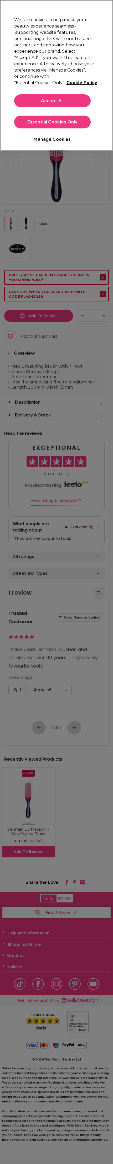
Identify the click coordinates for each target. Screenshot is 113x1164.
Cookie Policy (81, 82)
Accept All (52, 100)
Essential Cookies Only (52, 122)
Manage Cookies (52, 139)
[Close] (104, 8)
